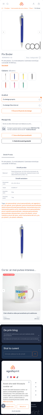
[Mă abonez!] (34, 353)
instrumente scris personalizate (29, 209)
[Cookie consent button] (29, 382)
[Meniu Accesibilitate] (3, 406)
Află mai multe (8, 401)
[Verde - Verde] (23, 85)
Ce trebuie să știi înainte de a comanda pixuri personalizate (21, 339)
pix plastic (5, 217)
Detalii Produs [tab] (8, 155)
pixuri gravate (16, 205)
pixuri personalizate (24, 203)
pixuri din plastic (26, 213)
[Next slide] (39, 32)
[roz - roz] (14, 85)
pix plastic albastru (16, 217)
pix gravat (7, 205)
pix (38, 215)
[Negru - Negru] (32, 77)
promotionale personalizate (31, 205)
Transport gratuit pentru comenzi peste (23, 128)
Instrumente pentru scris (10, 209)
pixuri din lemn (13, 215)
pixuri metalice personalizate (11, 211)
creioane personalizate (30, 211)
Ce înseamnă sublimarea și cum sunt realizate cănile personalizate (19, 334)
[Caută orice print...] (8, 4)
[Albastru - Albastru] (14, 77)
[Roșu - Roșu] (6, 85)
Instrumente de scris (33, 207)
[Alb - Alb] (6, 77)
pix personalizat (11, 203)
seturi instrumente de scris (28, 215)
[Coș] (38, 4)
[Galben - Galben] (23, 77)
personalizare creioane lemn (11, 213)
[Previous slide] (3, 32)
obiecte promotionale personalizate (14, 207)
